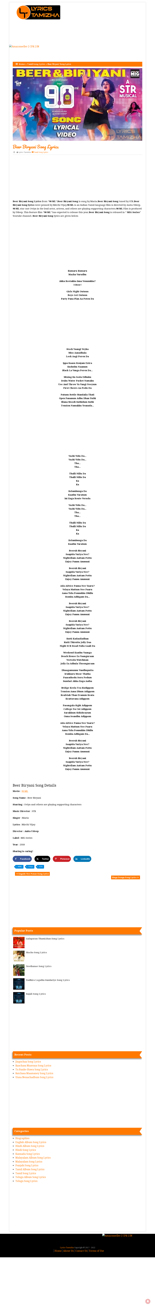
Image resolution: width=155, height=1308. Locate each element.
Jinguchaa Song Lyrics (28, 1061)
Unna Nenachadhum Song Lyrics (34, 1077)
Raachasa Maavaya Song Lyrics (33, 1065)
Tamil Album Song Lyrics (29, 1169)
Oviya (30, 867)
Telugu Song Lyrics (26, 1181)
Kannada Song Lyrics (27, 1153)
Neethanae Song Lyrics (38, 966)
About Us (68, 1250)
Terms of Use (96, 1250)
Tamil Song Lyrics (36, 64)
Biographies (22, 1138)
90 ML (25, 791)
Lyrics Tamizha (24, 152)
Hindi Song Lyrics (25, 1150)
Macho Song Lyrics (36, 952)
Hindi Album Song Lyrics (29, 1146)
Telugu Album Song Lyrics (30, 1177)
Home (22, 64)
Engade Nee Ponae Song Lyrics (33, 874)
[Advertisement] (105, 23)
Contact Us (81, 1250)
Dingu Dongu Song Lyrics (124, 877)
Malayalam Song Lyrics (28, 1161)
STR (41, 867)
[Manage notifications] (147, 1301)
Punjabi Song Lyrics (26, 1165)
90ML (20, 867)
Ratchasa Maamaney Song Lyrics (34, 1073)
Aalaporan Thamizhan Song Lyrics (45, 938)
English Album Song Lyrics (30, 1142)
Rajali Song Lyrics (36, 994)
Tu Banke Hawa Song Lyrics (31, 1069)
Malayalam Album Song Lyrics (33, 1157)
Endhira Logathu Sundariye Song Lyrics (48, 980)
